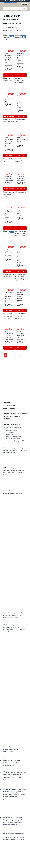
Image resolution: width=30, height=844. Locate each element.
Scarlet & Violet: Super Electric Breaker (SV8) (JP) (21, 296)
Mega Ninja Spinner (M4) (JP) (20, 55)
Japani (11, 147)
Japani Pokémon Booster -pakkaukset (15, 413)
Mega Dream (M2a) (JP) (21, 177)
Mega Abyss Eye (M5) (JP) (9, 97)
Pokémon (9, 50)
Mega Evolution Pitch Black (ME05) (8, 56)
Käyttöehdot (10, 434)
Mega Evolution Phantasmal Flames (8, 213)
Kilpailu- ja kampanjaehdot (14, 436)
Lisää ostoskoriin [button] (9, 75)
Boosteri (7, 61)
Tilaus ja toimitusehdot (13, 439)
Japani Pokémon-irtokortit (12, 424)
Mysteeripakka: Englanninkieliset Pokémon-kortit (21, 254)
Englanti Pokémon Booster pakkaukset (12, 417)
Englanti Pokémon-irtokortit (12, 427)
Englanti (7, 62)
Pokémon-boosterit (8, 411)
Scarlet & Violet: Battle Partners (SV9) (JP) (9, 335)
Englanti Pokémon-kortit (10, 408)
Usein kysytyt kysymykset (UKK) (16, 441)
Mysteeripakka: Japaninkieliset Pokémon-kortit (9, 296)
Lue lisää (21, 116)
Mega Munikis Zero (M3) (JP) (21, 139)
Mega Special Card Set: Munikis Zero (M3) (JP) (9, 141)
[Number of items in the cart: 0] (29, 4)
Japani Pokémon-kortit (9, 405)
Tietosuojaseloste (11, 430)
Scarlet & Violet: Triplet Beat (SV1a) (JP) (21, 335)
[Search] (24, 8)
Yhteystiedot (10, 443)
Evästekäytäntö (10, 432)
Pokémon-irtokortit (8, 422)
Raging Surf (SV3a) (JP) (8, 177)
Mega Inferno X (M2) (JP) (9, 250)
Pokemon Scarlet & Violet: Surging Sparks (20, 100)
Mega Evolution (19, 211)
